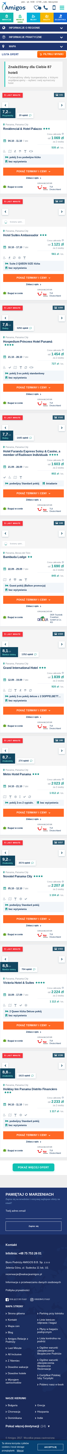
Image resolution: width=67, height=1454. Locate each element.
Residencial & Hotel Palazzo (22, 128)
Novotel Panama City (17, 876)
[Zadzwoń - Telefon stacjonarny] (45, 8)
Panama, (10, 125)
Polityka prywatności (17, 1290)
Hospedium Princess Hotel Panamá (27, 341)
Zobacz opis (32, 178)
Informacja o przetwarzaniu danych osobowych (33, 1282)
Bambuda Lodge (14, 557)
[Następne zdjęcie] (62, 105)
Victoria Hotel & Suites (18, 982)
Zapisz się (34, 1226)
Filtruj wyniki (53, 54)
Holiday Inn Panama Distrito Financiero (30, 1089)
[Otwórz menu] (62, 7)
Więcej (20, 1450)
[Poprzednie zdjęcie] (5, 105)
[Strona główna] (13, 7)
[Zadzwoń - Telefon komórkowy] (54, 8)
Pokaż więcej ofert (33, 1167)
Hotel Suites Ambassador (20, 235)
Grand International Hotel (20, 667)
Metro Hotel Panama (17, 774)
